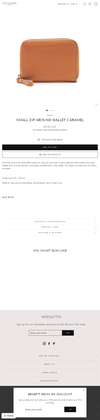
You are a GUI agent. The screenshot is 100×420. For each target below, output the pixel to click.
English (62, 4)
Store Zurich (49, 372)
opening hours (49, 381)
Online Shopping (49, 356)
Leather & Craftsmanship (49, 221)
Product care (50, 227)
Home (49, 115)
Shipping (46, 130)
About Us (49, 364)
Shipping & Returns (50, 233)
